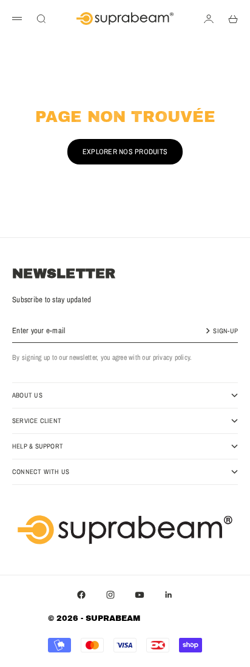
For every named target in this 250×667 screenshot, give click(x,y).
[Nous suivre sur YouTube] (139, 595)
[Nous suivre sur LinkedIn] (169, 595)
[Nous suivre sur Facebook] (81, 595)
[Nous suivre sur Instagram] (110, 595)
